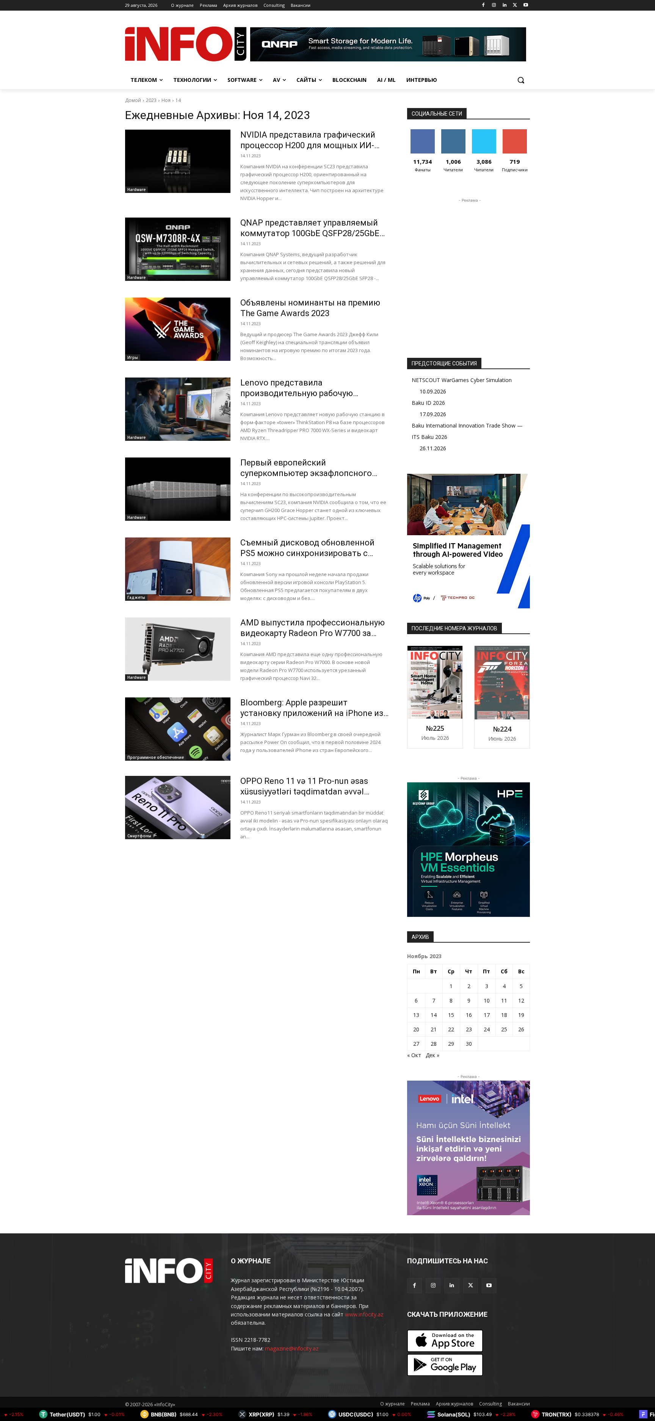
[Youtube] (525, 5)
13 (416, 1014)
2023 (151, 100)
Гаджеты (136, 597)
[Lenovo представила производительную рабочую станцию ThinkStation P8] (177, 409)
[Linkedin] (504, 5)
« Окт (414, 1055)
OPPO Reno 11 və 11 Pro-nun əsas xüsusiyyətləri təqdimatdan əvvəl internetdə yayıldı (304, 791)
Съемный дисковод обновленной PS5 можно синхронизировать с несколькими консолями (307, 553)
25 (504, 1029)
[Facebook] (483, 5)
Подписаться (516, 132)
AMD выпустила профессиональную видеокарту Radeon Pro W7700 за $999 (312, 633)
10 (487, 1000)
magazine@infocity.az (291, 1348)
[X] (515, 5)
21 (434, 1029)
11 (504, 1000)
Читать (453, 132)
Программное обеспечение (155, 757)
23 (469, 1029)
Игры (132, 357)
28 (434, 1043)
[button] (521, 80)
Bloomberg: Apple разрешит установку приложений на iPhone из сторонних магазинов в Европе (311, 713)
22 (451, 1029)
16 (469, 1014)
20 (416, 1029)
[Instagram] (494, 5)
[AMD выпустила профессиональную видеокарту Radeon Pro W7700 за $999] (177, 649)
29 (451, 1043)
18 (504, 1014)
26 (521, 1029)
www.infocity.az (364, 1314)
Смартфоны (139, 835)
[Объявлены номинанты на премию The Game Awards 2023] (177, 329)
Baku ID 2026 (428, 402)
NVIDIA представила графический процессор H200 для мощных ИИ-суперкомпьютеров (307, 145)
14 (178, 100)
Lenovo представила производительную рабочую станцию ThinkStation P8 (296, 393)
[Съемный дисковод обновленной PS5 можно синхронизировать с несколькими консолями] (177, 569)
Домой (133, 100)
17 (487, 1014)
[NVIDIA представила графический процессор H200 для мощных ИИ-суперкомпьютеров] (177, 161)
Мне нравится (422, 135)
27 (416, 1043)
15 (451, 1014)
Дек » (432, 1055)
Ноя (166, 100)
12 (521, 1000)
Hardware (136, 189)
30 (469, 1043)
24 (487, 1029)
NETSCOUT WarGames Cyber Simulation (462, 380)
